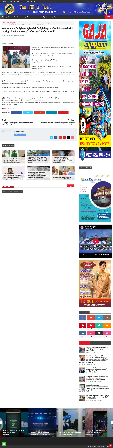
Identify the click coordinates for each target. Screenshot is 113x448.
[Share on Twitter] (28, 113)
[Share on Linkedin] (51, 113)
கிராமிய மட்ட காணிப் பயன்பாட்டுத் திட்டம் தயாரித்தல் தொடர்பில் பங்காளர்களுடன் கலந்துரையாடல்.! (12, 160)
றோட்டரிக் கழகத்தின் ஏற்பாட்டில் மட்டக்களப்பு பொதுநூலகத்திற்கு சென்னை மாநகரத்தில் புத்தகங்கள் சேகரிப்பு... (97, 397)
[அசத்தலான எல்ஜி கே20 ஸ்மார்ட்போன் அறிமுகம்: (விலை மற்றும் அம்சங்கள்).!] (99, 424)
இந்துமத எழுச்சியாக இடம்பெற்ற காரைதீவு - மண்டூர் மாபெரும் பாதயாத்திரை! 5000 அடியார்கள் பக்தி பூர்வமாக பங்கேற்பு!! (97, 378)
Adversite (107, 446)
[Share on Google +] (39, 113)
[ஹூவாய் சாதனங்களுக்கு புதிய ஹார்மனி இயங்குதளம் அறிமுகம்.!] (42, 424)
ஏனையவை (67, 17)
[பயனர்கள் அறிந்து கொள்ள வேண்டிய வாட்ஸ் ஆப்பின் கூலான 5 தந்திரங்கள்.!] (14, 424)
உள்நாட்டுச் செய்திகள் (12, 22)
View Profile (20, 134)
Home (4, 1)
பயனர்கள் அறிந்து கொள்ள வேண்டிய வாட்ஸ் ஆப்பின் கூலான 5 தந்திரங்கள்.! (14, 432)
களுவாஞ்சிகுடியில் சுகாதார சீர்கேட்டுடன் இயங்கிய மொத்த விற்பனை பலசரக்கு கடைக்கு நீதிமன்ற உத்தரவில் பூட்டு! (62, 159)
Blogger (71, 186)
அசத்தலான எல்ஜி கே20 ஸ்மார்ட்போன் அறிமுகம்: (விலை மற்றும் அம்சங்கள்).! (98, 432)
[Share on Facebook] (16, 113)
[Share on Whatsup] (63, 113)
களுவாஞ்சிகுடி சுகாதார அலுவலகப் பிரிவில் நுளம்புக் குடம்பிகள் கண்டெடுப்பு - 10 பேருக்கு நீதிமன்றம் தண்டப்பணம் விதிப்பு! (38, 159)
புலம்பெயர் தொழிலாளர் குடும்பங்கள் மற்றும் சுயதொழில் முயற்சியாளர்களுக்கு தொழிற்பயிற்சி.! (97, 348)
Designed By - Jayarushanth (93, 446)
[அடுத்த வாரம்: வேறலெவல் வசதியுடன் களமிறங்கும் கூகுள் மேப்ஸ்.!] (70, 424)
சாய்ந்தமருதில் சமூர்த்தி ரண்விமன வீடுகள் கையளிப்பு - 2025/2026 (62, 177)
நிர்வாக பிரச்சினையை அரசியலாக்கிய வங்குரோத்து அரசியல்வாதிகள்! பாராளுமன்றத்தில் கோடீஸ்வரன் (13, 177)
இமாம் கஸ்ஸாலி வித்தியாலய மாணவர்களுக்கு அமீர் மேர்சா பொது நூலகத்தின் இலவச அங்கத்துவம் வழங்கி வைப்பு (97, 369)
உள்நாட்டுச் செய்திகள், (19, 35)
